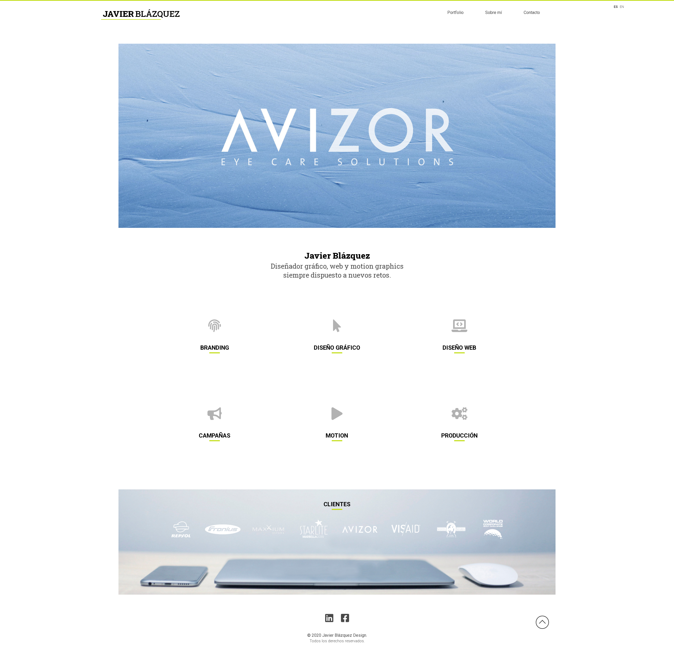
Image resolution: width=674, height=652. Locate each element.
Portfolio (455, 12)
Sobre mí (493, 12)
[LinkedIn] (332, 618)
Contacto (532, 12)
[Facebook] (345, 618)
